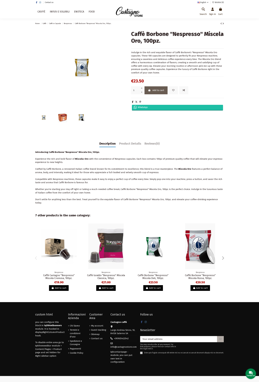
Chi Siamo (75, 325)
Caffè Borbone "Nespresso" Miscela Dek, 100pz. (153, 277)
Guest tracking (98, 330)
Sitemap (95, 334)
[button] (36, 258)
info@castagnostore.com (123, 347)
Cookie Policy (76, 353)
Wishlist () (219, 2)
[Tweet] (136, 102)
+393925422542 (121, 338)
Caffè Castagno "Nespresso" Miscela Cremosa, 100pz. (59, 277)
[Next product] (223, 23)
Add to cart (158, 90)
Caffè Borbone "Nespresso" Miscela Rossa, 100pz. (200, 277)
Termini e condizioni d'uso (75, 333)
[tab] (152, 144)
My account (97, 325)
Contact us (49, 2)
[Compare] (77, 233)
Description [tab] (107, 143)
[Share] (132, 102)
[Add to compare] (183, 90)
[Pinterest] (140, 102)
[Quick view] (77, 238)
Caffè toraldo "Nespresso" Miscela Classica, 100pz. (106, 277)
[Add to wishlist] (173, 90)
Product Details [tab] (130, 143)
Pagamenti (75, 348)
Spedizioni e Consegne (76, 343)
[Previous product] (221, 23)
